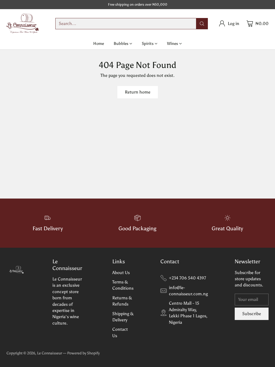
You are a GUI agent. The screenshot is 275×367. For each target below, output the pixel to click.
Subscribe (251, 313)
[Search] (202, 23)
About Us (121, 272)
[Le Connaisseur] (22, 23)
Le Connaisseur (49, 353)
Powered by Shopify (83, 353)
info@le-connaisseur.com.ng (188, 290)
